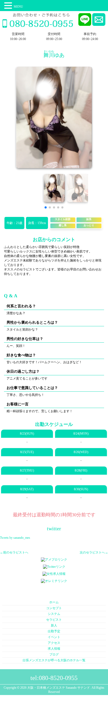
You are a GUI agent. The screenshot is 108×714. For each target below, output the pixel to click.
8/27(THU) (27, 470)
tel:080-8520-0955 (54, 677)
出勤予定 (54, 631)
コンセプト (54, 608)
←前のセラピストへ (14, 552)
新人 (54, 625)
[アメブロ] (54, 560)
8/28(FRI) (81, 470)
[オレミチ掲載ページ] (54, 581)
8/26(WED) (81, 452)
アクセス (54, 643)
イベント (54, 637)
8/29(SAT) (27, 489)
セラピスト (54, 619)
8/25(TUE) (27, 452)
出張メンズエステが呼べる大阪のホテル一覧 (54, 660)
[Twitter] (54, 567)
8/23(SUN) (27, 433)
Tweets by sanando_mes (15, 538)
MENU (18, 6)
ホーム (54, 602)
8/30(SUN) (81, 489)
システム (54, 614)
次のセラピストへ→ (94, 552)
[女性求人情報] (54, 574)
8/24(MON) (81, 433)
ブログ (54, 654)
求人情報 (54, 648)
